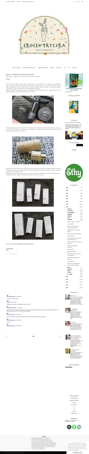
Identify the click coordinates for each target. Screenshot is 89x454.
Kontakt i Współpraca (28, 1)
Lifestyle (74, 67)
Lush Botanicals (27, 76)
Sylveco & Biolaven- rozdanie (76, 296)
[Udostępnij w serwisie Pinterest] (16, 254)
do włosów (45, 443)
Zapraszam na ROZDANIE (74, 350)
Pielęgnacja (74, 404)
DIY (65, 67)
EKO (69, 67)
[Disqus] (33, 275)
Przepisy (59, 67)
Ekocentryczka (16, 452)
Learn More (75, 452)
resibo (32, 76)
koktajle (53, 443)
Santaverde (37, 76)
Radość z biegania (71, 251)
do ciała (34, 443)
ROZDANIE (73, 322)
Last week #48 (70, 261)
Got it (81, 452)
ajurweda (47, 438)
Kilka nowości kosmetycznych (74, 233)
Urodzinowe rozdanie (74, 309)
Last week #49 (70, 249)
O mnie (18, 1)
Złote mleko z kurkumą (73, 122)
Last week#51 (70, 224)
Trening (52, 67)
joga (49, 443)
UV (43, 438)
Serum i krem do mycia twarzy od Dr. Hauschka (75, 337)
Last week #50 (70, 235)
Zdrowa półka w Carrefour (73, 221)
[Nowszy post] (6, 336)
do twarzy (39, 443)
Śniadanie (42, 448)
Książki (39, 438)
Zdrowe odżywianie (43, 67)
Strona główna (74, 398)
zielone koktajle (35, 448)
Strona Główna (10, 1)
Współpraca (74, 413)
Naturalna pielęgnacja (29, 67)
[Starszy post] (60, 336)
